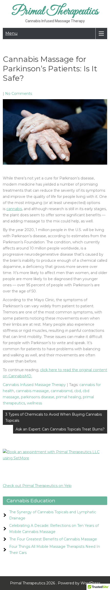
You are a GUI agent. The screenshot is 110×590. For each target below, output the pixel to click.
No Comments (18, 93)
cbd (77, 391)
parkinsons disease (37, 397)
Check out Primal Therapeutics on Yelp (37, 485)
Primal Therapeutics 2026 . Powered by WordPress (55, 583)
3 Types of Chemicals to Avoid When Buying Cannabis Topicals (53, 417)
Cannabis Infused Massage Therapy (34, 384)
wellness (34, 403)
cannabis (14, 209)
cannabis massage (32, 391)
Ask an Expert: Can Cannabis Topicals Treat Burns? (60, 429)
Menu (11, 33)
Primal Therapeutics (55, 11)
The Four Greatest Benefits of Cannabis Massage (53, 539)
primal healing (68, 397)
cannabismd (61, 391)
